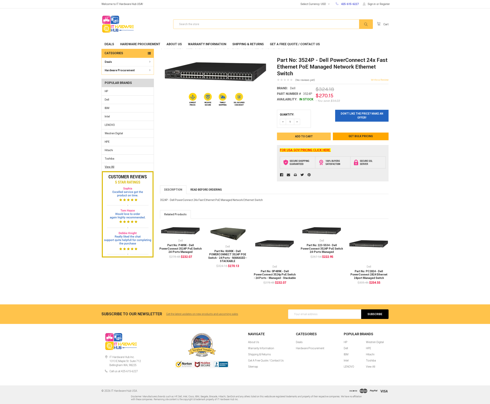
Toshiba (109, 158)
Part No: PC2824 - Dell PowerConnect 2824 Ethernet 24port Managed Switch (368, 274)
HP (106, 91)
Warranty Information (207, 44)
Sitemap (253, 366)
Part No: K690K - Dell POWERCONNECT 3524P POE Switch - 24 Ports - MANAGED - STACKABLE (227, 256)
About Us (174, 44)
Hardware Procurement (140, 44)
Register (385, 4)
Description (173, 189)
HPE (107, 141)
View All (109, 166)
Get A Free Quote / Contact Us (295, 44)
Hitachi (109, 150)
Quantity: (287, 114)
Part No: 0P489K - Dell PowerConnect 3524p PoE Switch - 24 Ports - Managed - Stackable (275, 274)
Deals (109, 44)
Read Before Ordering (206, 189)
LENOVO (110, 124)
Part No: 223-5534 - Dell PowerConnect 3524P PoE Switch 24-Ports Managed (322, 248)
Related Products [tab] (175, 214)
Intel (107, 116)
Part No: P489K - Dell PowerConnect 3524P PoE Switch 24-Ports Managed (180, 248)
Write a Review (380, 79)
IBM (107, 108)
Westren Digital (114, 133)
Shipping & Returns (248, 44)
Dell (107, 99)
